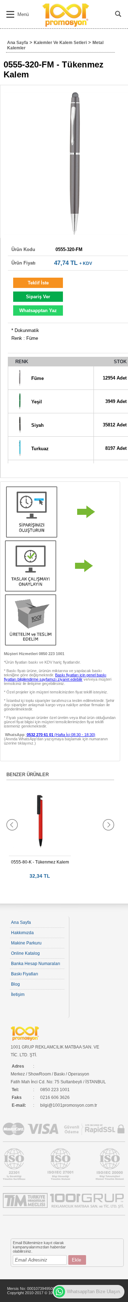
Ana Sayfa (17, 42)
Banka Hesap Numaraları (35, 963)
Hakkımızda (22, 932)
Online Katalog (25, 953)
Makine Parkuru (26, 943)
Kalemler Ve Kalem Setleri (60, 42)
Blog (15, 984)
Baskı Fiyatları (24, 973)
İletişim (18, 994)
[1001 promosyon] (66, 25)
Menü (23, 14)
